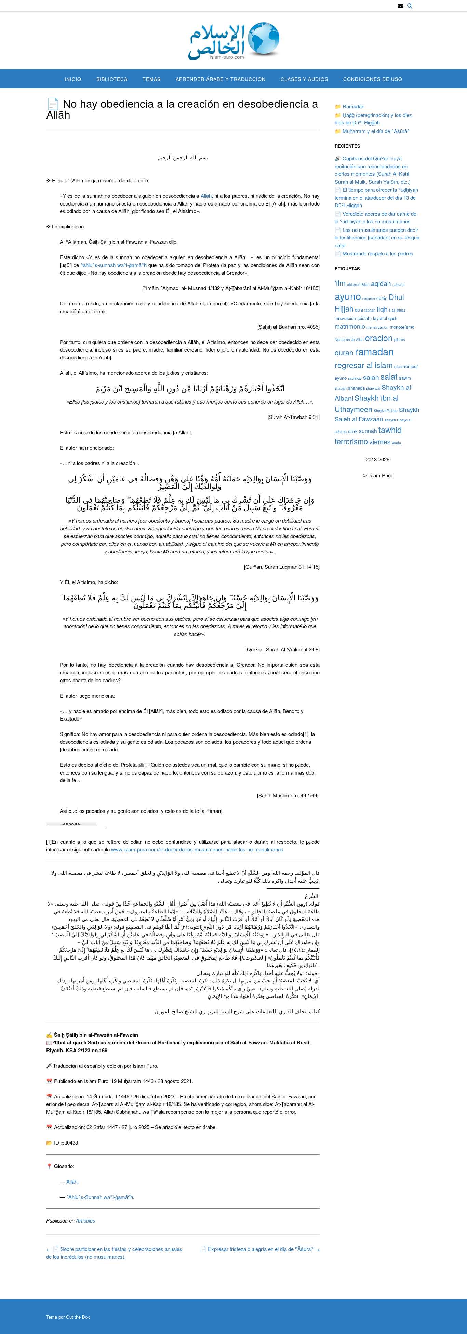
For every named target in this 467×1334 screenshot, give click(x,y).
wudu (396, 442)
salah (371, 376)
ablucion (353, 284)
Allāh (206, 195)
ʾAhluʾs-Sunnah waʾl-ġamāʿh (99, 1196)
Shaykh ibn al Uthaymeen (367, 403)
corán (381, 298)
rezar (398, 366)
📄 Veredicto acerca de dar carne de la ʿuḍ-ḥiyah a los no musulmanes (375, 217)
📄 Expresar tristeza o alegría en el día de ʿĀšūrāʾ (260, 1248)
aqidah (381, 283)
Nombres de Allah (349, 339)
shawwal (373, 388)
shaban (341, 388)
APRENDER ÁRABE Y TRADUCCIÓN (221, 79)
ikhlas (401, 310)
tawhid (390, 429)
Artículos (85, 1220)
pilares (399, 339)
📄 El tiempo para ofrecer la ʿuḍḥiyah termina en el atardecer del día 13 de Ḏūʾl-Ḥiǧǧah (376, 197)
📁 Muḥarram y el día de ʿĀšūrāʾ (372, 130)
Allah (366, 284)
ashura (398, 284)
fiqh (382, 308)
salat (389, 376)
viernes (380, 441)
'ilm (340, 282)
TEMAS (152, 79)
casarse (368, 298)
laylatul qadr (385, 318)
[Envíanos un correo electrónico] (400, 6)
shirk (353, 431)
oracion (379, 337)
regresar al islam (364, 364)
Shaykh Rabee (386, 410)
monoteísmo (402, 326)
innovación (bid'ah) (353, 318)
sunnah (368, 430)
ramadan (374, 351)
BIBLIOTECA (112, 79)
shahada (356, 388)
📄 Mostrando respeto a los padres (374, 253)
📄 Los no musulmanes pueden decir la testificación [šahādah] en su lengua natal (377, 237)
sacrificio (355, 378)
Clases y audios (304, 79)
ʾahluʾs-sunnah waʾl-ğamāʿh (114, 264)
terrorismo (351, 441)
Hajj (392, 310)
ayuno (348, 296)
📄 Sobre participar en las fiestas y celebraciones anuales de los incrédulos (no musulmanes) (114, 1252)
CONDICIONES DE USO (372, 79)
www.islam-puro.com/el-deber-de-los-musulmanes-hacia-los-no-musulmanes (197, 849)
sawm (405, 377)
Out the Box (78, 1316)
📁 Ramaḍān (349, 106)
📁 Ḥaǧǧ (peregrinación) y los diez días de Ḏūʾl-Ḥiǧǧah (373, 118)
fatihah (369, 310)
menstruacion (377, 327)
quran (344, 352)
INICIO (73, 79)
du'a (359, 309)
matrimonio (350, 326)
